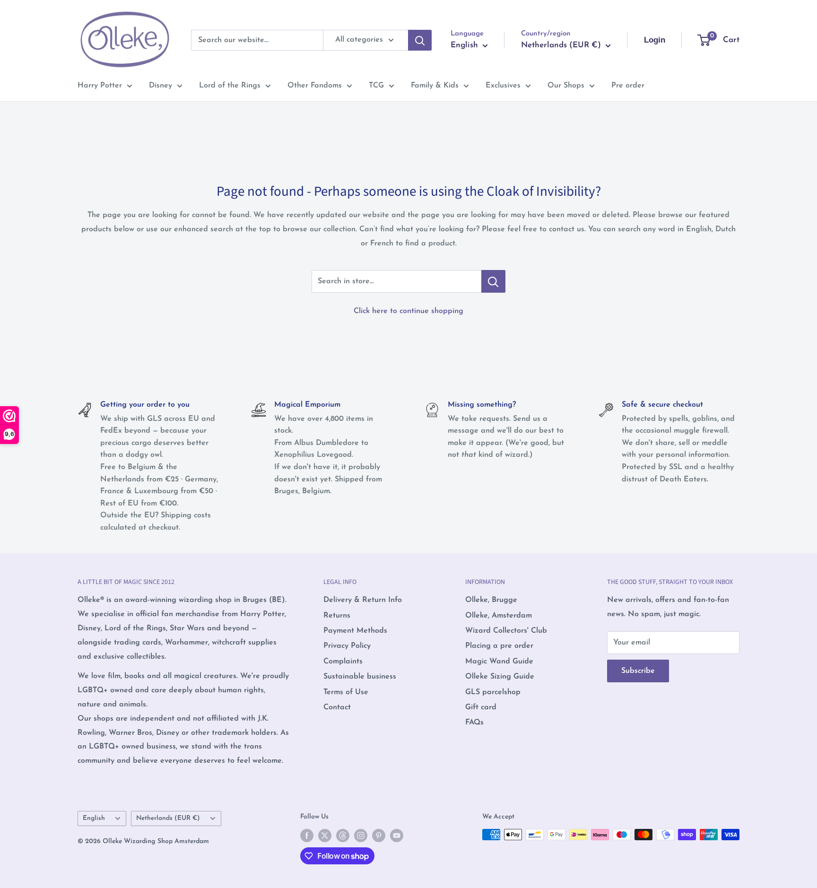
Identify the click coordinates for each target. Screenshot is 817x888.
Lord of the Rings (230, 85)
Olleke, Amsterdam (498, 615)
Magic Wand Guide (499, 661)
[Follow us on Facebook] (306, 835)
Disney (160, 85)
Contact (337, 707)
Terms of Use (345, 692)
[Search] (420, 40)
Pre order (627, 85)
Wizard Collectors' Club (506, 631)
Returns (336, 615)
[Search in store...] (493, 281)
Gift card (480, 707)
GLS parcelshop (493, 692)
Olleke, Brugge (491, 600)
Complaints (343, 661)
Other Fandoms (314, 85)
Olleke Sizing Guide (499, 676)
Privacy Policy (347, 646)
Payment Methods (355, 631)
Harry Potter (100, 85)
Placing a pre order (499, 646)
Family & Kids (435, 85)
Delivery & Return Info (362, 600)
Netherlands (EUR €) (168, 818)
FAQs (474, 722)
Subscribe (638, 671)
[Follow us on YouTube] (396, 835)
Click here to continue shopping (408, 311)
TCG (376, 85)
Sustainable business (359, 676)
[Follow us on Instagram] (360, 835)
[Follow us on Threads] (342, 835)
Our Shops (566, 85)
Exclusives (503, 85)
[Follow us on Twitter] (324, 835)
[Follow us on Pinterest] (378, 835)
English (94, 818)
